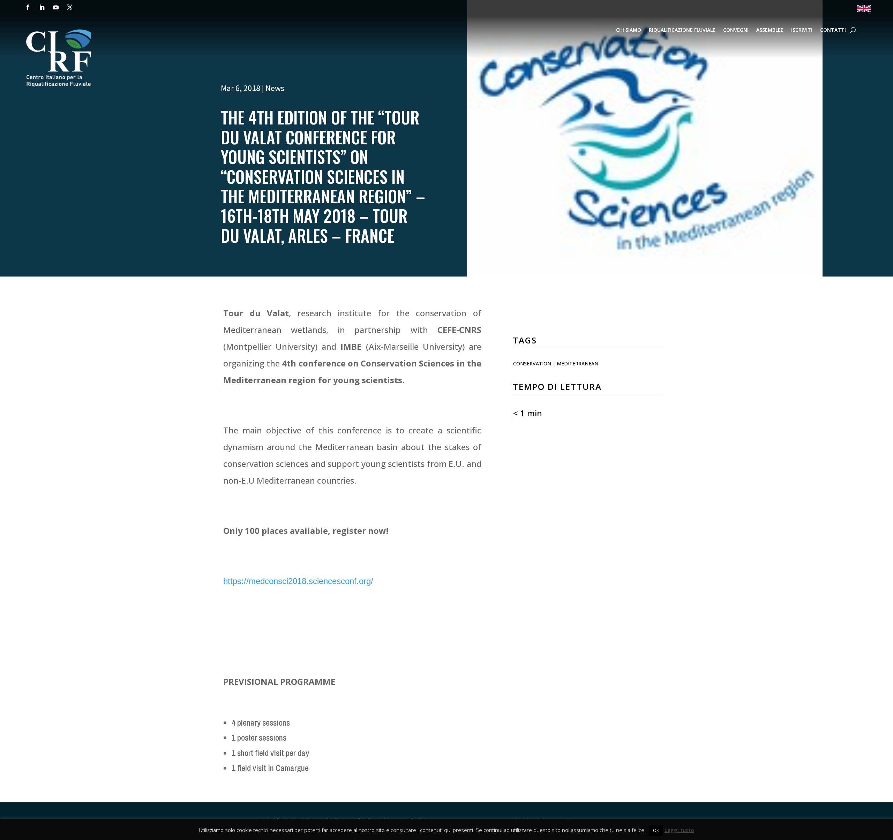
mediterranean (577, 363)
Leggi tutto (679, 829)
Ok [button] (656, 830)
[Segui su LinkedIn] (41, 7)
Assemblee (769, 30)
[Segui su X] (69, 7)
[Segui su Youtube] (55, 7)
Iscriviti (801, 30)
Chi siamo (628, 30)
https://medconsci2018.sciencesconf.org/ (298, 581)
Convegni (736, 30)
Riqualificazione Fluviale (682, 30)
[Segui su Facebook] (27, 7)
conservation (532, 363)
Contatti (833, 30)
